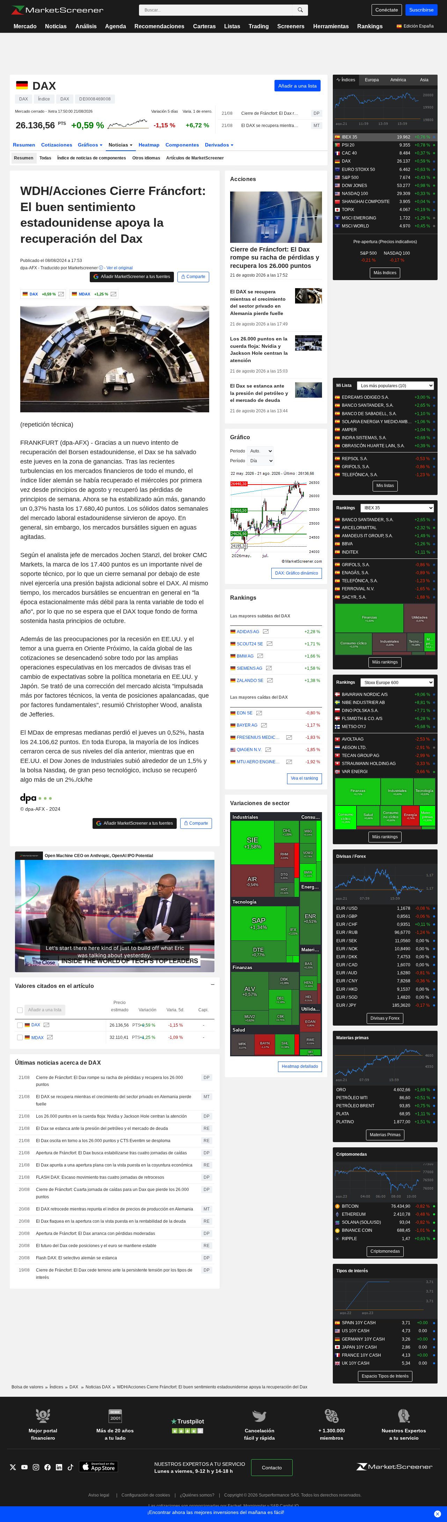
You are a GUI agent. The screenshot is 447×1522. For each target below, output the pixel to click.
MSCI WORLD (355, 226)
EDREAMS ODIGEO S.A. (365, 397)
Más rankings (385, 662)
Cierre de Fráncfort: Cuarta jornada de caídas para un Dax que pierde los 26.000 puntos (112, 1193)
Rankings (370, 26)
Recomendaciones (159, 26)
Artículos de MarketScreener (195, 158)
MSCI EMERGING (359, 218)
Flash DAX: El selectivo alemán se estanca (76, 1257)
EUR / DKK (346, 956)
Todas (45, 158)
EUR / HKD (347, 989)
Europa (372, 79)
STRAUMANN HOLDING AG (369, 763)
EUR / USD (347, 908)
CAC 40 (349, 153)
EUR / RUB (347, 932)
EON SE (244, 713)
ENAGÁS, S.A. (355, 572)
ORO (341, 1089)
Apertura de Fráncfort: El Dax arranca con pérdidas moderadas (95, 1233)
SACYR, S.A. (354, 597)
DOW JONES (354, 185)
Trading (259, 26)
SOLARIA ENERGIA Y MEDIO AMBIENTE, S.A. (377, 421)
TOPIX (348, 209)
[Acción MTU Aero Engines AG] (288, 762)
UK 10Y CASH (355, 1363)
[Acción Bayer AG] (263, 725)
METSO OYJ (354, 726)
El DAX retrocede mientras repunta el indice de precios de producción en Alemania (114, 1209)
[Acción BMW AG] (259, 656)
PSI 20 (348, 145)
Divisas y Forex (385, 1018)
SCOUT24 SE (250, 644)
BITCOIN (350, 1206)
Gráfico (240, 437)
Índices (347, 79)
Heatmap (149, 145)
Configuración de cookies (146, 1495)
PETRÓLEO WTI (351, 1097)
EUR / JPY (346, 1005)
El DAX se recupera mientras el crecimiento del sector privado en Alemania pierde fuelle (270, 125)
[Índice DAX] (60, 294)
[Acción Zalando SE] (269, 680)
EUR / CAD (347, 964)
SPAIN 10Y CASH (359, 1322)
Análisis (86, 26)
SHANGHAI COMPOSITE (366, 201)
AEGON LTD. (354, 747)
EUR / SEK (346, 940)
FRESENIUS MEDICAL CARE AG (260, 737)
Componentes (182, 145)
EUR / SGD (347, 997)
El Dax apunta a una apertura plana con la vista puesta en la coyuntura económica (114, 1165)
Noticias (56, 26)
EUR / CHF (346, 924)
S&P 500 (350, 177)
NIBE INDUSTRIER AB (363, 702)
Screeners (291, 26)
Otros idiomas (146, 158)
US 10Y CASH (355, 1330)
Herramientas (331, 26)
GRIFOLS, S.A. (356, 466)
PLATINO (345, 1121)
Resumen (24, 145)
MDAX (37, 1037)
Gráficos (89, 145)
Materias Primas (385, 1134)
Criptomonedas (351, 1154)
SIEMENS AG (249, 668)
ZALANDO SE (250, 680)
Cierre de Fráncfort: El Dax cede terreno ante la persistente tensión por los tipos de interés (114, 1274)
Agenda (115, 26)
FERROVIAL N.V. (358, 588)
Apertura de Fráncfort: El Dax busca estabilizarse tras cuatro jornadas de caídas (111, 1152)
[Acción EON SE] (258, 713)
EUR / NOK (347, 948)
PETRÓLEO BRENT (355, 1105)
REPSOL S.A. (355, 458)
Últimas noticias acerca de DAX (58, 1063)
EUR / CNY (347, 981)
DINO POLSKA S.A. (360, 710)
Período (237, 460)
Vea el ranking (304, 778)
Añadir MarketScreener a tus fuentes (135, 276)
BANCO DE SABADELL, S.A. (369, 413)
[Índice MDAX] (112, 294)
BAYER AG (247, 725)
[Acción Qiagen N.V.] (267, 749)
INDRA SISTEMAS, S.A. (364, 437)
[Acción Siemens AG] (268, 668)
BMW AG (245, 656)
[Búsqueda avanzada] (300, 10)
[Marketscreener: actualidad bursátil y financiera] (57, 10)
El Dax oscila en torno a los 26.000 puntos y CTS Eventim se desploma (103, 1140)
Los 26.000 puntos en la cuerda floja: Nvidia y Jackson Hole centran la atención (111, 1116)
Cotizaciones (56, 145)
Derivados (217, 145)
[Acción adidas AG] (265, 632)
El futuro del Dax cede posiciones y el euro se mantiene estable (96, 1245)
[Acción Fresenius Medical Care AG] (288, 737)
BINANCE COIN (357, 1230)
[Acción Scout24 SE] (268, 644)
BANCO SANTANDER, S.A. (368, 405)
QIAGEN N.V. (249, 749)
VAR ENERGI (354, 771)
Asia (424, 79)
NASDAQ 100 (355, 193)
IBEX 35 (349, 137)
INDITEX (350, 552)
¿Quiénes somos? (197, 1495)
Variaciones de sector (260, 803)
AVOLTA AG (353, 739)
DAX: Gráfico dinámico (296, 573)
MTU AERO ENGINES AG (260, 761)
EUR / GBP (346, 916)
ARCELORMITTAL (359, 527)
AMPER (349, 429)
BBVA (347, 543)
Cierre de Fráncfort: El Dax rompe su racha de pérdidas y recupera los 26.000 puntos (270, 113)
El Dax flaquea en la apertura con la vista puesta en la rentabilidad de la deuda (111, 1221)
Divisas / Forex (351, 856)
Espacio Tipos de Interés (385, 1376)
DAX (35, 1025)
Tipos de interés (352, 1270)
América (398, 79)
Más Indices (385, 272)
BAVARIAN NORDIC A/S (365, 694)
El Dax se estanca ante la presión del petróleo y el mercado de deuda (102, 1128)
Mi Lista (344, 385)
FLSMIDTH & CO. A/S (362, 718)
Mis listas (385, 485)
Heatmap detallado (300, 1066)
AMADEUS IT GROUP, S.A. (367, 535)
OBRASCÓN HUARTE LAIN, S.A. (373, 445)
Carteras (204, 26)
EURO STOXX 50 (358, 169)
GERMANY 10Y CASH (363, 1339)
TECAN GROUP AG (360, 755)
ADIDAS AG (248, 631)
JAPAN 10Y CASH (359, 1347)
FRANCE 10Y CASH (361, 1355)
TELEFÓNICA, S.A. (360, 474)
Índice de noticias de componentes (91, 158)
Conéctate (386, 10)
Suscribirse (421, 10)
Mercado (25, 26)
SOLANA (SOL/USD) (361, 1222)
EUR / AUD (346, 972)
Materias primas (352, 1037)
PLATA (342, 1113)
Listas (232, 26)
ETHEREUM (354, 1214)
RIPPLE (349, 1238)
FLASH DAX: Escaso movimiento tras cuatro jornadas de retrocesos (100, 1177)
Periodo (237, 451)
